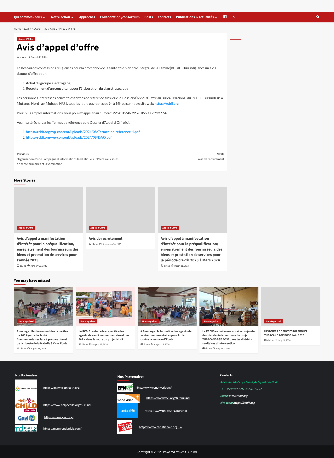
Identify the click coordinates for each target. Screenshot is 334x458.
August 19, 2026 (38, 348)
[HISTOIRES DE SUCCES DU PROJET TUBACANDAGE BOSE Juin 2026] (290, 306)
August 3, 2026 (223, 348)
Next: (211, 156)
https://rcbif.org (167, 103)
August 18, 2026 (100, 344)
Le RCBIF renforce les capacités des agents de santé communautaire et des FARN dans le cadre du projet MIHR (104, 335)
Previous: (67, 159)
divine (23, 56)
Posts (148, 17)
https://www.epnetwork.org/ (153, 387)
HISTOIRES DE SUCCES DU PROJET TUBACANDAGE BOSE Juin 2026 (285, 333)
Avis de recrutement (106, 238)
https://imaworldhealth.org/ (62, 387)
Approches (87, 17)
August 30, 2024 (39, 56)
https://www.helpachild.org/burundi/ (68, 405)
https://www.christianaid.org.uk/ (160, 427)
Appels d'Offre (26, 39)
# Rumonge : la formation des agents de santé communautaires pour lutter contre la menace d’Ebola (166, 335)
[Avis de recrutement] (120, 210)
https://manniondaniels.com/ (62, 428)
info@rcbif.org (238, 395)
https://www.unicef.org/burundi (166, 410)
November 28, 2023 (111, 244)
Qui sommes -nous (28, 17)
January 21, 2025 (39, 266)
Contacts (164, 17)
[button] (317, 16)
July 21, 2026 (284, 340)
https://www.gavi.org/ (58, 417)
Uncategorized (26, 321)
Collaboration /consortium (120, 17)
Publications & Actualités (195, 17)
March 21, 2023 (181, 266)
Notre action (60, 17)
